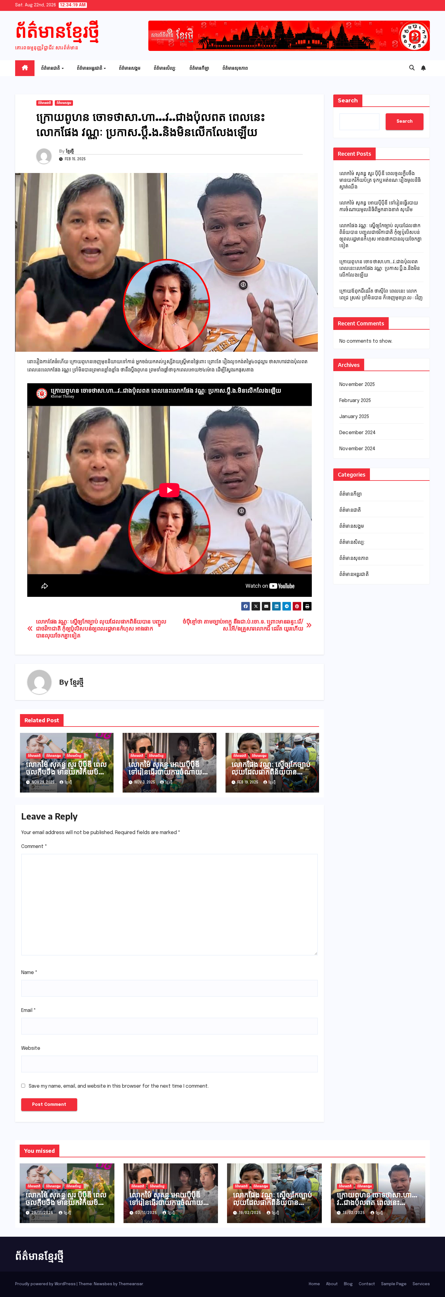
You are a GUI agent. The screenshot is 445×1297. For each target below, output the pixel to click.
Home (314, 1284)
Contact (367, 1284)
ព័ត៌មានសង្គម (129, 68)
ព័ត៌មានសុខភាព (235, 68)
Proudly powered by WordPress (46, 1284)
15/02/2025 (354, 1213)
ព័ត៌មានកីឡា (199, 68)
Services (421, 1284)
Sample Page (394, 1284)
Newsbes (103, 1284)
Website (30, 1048)
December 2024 (357, 433)
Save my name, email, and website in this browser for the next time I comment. (119, 1086)
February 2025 (355, 401)
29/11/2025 (42, 1213)
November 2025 (357, 384)
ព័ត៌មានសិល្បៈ (165, 68)
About (332, 1284)
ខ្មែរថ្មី (70, 151)
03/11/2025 (146, 1213)
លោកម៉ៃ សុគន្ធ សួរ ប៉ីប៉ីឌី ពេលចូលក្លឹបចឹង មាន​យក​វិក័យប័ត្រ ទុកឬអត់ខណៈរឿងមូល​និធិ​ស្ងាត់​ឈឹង (66, 775)
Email (28, 1010)
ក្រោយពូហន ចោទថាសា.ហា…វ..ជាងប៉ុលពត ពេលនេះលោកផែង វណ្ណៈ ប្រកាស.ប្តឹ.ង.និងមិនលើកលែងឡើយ (379, 268)
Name (29, 972)
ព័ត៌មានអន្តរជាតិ (90, 68)
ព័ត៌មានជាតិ (51, 68)
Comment (34, 846)
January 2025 (354, 417)
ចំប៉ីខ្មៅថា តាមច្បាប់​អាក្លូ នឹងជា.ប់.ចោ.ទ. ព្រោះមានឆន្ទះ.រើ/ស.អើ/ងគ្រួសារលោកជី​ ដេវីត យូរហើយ (243, 625)
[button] (412, 68)
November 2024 (357, 449)
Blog (348, 1284)
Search (348, 100)
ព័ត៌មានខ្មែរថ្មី (57, 30)
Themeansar (131, 1284)
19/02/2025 (250, 1213)
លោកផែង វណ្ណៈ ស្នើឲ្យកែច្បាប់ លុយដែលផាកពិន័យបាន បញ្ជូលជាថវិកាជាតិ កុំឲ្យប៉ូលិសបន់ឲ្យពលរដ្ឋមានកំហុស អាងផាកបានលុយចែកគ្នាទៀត (101, 629)
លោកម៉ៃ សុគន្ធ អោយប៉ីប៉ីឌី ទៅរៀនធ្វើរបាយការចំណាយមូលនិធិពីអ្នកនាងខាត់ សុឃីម (167, 771)
